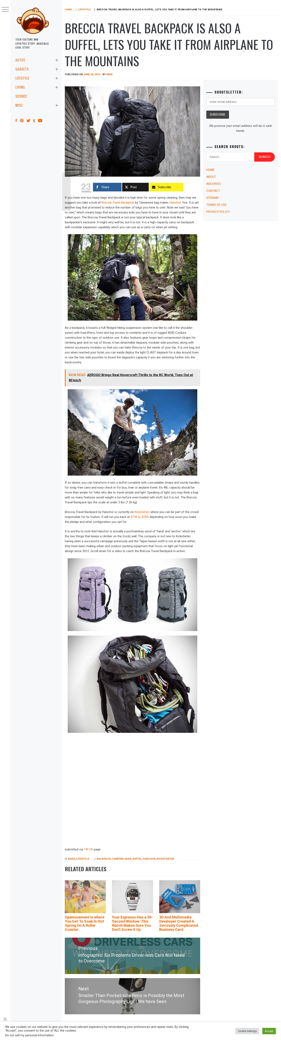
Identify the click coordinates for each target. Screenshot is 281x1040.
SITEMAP (212, 198)
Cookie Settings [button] (247, 1031)
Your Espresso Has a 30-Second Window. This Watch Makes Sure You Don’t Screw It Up (132, 923)
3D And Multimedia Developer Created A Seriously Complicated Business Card (178, 923)
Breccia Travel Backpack (117, 202)
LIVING (20, 87)
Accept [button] (269, 1031)
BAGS (71, 858)
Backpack (103, 858)
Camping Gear (121, 858)
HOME (210, 170)
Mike (109, 74)
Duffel (137, 858)
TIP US (88, 849)
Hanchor (175, 202)
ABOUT (211, 177)
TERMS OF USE (216, 205)
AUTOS (20, 60)
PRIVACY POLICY (218, 212)
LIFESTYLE (22, 78)
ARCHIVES (213, 184)
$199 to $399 (139, 517)
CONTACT (213, 191)
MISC (19, 105)
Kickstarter (142, 512)
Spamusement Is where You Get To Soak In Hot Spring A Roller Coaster (84, 923)
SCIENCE (21, 96)
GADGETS (22, 69)
